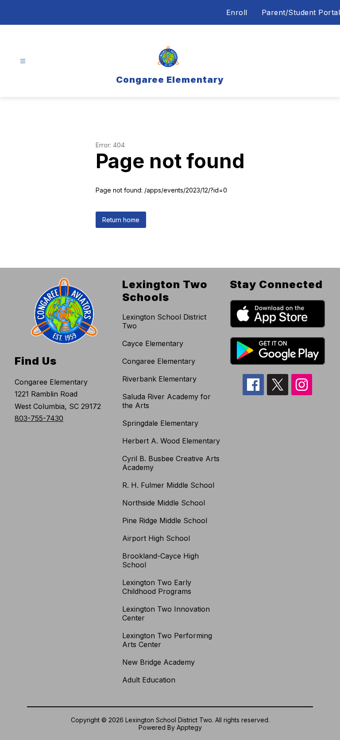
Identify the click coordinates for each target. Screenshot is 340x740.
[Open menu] (23, 61)
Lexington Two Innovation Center (166, 613)
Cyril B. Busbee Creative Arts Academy (171, 463)
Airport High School (156, 538)
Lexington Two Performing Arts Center (167, 640)
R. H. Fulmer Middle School (168, 485)
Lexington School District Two (164, 321)
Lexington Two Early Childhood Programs (156, 587)
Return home (120, 220)
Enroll (236, 12)
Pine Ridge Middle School (164, 520)
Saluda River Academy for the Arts (166, 401)
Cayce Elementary (152, 343)
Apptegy (189, 727)
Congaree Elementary (158, 361)
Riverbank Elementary (159, 378)
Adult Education (148, 679)
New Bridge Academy (158, 662)
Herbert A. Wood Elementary (171, 440)
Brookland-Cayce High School (160, 560)
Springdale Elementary (160, 423)
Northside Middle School (163, 502)
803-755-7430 (39, 418)
